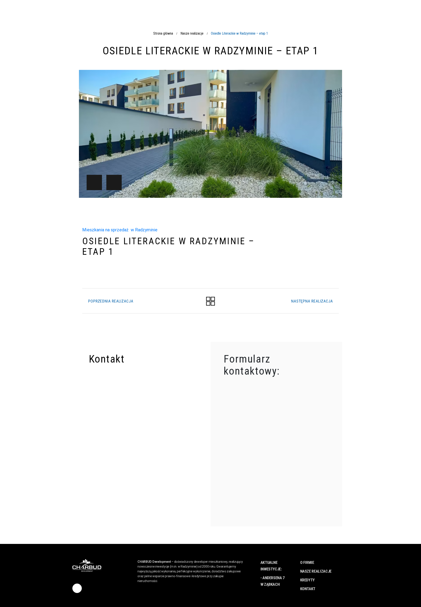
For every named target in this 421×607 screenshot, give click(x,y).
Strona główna (163, 33)
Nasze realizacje (191, 33)
